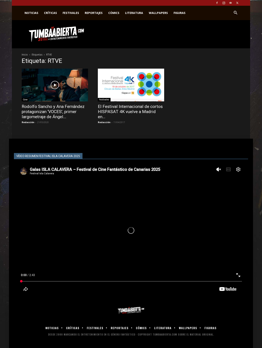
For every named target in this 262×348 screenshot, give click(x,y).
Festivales (71, 13)
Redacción (28, 122)
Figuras (179, 13)
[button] (235, 13)
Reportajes (94, 13)
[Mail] (230, 3)
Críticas (50, 13)
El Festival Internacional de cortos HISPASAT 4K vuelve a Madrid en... (130, 111)
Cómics (113, 13)
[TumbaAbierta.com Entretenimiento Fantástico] (131, 310)
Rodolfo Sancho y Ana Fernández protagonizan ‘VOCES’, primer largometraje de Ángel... (53, 111)
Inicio (25, 54)
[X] (237, 3)
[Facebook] (217, 3)
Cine (25, 99)
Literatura (134, 13)
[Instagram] (224, 3)
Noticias (31, 13)
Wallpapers (158, 13)
